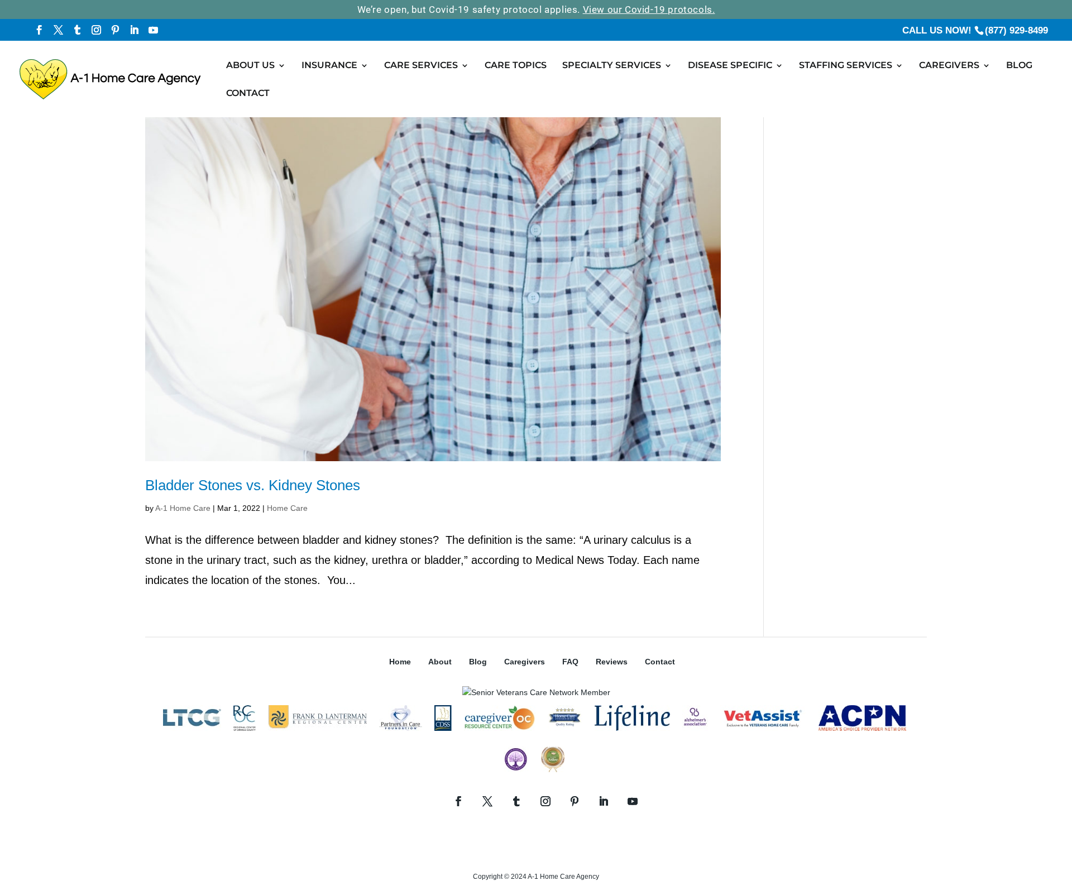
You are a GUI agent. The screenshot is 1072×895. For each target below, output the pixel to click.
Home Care (287, 508)
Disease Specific (730, 65)
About (440, 661)
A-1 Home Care (182, 508)
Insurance (329, 65)
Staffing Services (845, 65)
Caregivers (949, 65)
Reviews (612, 661)
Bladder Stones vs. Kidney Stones (252, 485)
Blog (1019, 65)
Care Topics (516, 65)
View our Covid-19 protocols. (649, 9)
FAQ (570, 661)
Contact (248, 93)
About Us (250, 65)
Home (400, 661)
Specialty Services (611, 65)
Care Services (421, 65)
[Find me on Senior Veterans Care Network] (536, 692)
